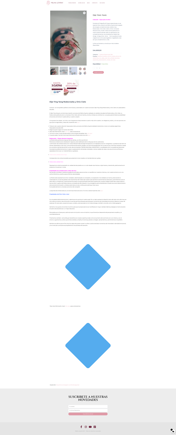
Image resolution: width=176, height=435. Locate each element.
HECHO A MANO (111, 56)
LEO (100, 58)
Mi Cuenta (102, 3)
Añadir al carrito (98, 72)
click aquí (67, 131)
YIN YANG (113, 60)
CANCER (99, 56)
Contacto (94, 3)
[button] (84, 13)
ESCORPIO (104, 56)
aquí (78, 122)
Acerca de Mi (81, 3)
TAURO (108, 60)
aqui (89, 135)
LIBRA (103, 58)
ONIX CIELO (107, 58)
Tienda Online (72, 3)
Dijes (112, 54)
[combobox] (117, 3)
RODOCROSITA (102, 60)
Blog (88, 3)
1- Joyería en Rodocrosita (104, 54)
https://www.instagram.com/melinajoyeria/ (67, 385)
